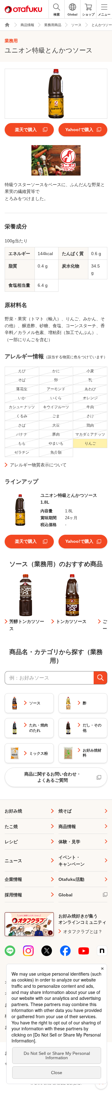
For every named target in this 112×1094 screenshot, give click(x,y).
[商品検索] (100, 677)
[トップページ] (7, 25)
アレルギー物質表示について (38, 464)
